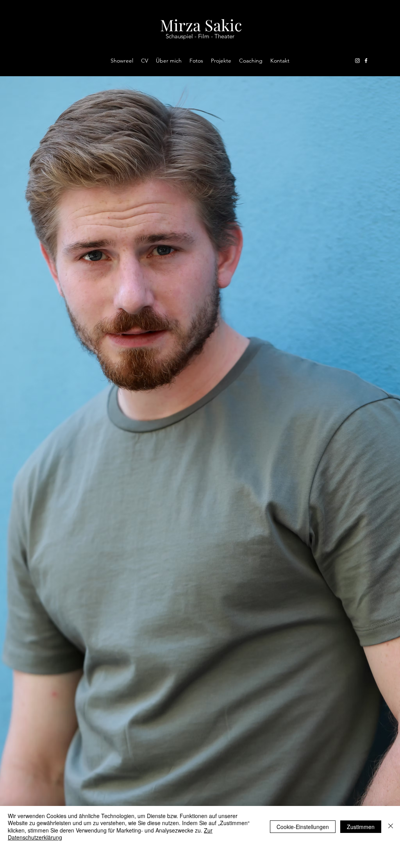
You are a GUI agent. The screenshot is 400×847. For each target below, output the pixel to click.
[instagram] (357, 60)
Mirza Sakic (201, 24)
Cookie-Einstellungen (303, 827)
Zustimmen (361, 827)
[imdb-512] (374, 60)
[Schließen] (390, 826)
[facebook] (366, 60)
